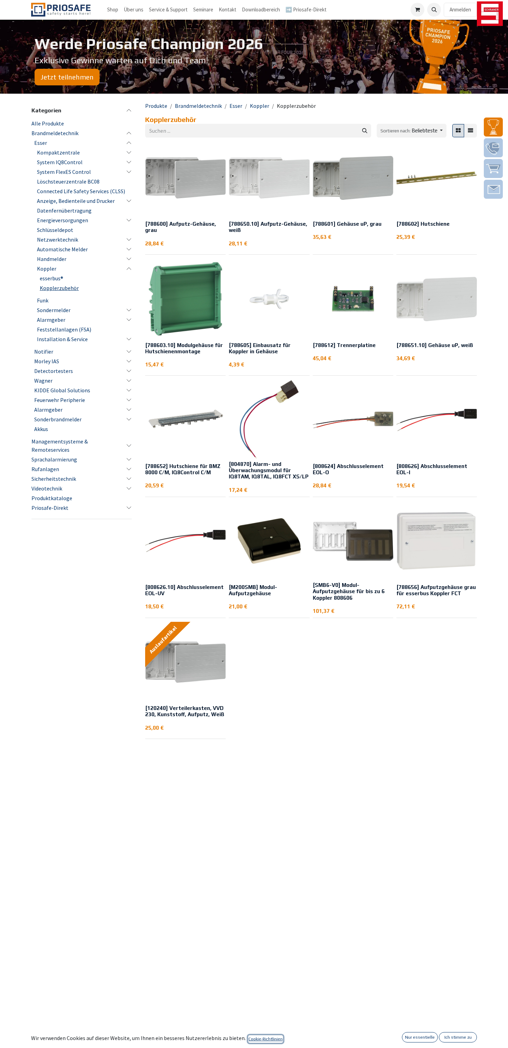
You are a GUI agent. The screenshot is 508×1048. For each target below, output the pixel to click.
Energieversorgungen (62, 220)
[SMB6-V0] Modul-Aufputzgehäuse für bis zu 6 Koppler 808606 (349, 591)
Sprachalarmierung (54, 459)
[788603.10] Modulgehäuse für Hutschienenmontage (184, 348)
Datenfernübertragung (64, 210)
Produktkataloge (51, 498)
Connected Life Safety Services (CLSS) (81, 191)
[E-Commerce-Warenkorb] (417, 10)
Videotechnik (46, 488)
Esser (40, 142)
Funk (42, 300)
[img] (493, 127)
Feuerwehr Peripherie (59, 399)
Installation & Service (62, 339)
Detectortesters (53, 370)
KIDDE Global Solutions (62, 390)
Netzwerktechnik (57, 239)
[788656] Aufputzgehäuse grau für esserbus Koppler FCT (436, 590)
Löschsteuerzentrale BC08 (68, 181)
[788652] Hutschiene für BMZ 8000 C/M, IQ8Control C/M (182, 469)
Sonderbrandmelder (58, 419)
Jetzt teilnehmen (67, 77)
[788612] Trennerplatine (344, 345)
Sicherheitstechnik (53, 478)
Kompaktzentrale (58, 152)
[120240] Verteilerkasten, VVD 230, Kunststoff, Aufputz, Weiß (184, 711)
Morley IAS (46, 361)
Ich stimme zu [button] (458, 1037)
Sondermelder (53, 310)
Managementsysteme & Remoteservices (59, 445)
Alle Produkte (47, 123)
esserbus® (51, 278)
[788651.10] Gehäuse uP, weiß (434, 345)
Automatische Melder (62, 249)
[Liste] (470, 131)
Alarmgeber (51, 319)
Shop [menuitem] (112, 9)
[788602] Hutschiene (423, 224)
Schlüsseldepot (55, 229)
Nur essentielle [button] (420, 1037)
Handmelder (51, 258)
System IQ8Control (60, 162)
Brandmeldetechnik (54, 133)
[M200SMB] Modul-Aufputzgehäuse (253, 590)
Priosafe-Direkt (49, 507)
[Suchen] (364, 131)
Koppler (46, 268)
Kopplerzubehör (59, 287)
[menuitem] (133, 10)
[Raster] (458, 131)
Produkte (156, 105)
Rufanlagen (45, 469)
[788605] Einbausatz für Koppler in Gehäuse (260, 348)
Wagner (43, 380)
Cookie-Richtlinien (265, 1039)
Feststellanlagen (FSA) (64, 329)
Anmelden (460, 9)
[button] (434, 10)
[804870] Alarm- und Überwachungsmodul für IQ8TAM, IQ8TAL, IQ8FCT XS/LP (269, 470)
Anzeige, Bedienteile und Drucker (76, 200)
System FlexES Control (64, 171)
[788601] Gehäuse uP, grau (347, 224)
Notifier (43, 351)
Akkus (41, 428)
